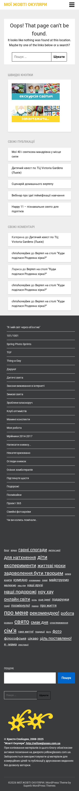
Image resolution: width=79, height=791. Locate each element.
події (7, 605)
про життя (48, 605)
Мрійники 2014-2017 (19, 436)
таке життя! (26, 631)
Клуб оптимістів (17, 411)
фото (57, 631)
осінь (34, 600)
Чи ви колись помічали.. (22, 519)
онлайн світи (17, 599)
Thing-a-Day (14, 360)
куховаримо (34, 580)
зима (68, 573)
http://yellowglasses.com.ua (43, 743)
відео (14, 550)
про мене (16, 612)
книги (8, 580)
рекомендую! (44, 613)
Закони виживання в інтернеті (25, 385)
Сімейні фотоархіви (19, 511)
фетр (48, 632)
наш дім (22, 585)
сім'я (10, 630)
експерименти (20, 565)
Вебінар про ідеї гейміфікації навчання (38, 195)
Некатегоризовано (18, 452)
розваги (8, 622)
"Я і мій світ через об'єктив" (23, 327)
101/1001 (13, 335)
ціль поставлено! (56, 638)
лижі (45, 580)
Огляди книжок (16, 461)
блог (6, 550)
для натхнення (20, 557)
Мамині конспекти (18, 419)
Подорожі (13, 486)
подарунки (60, 599)
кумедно (20, 580)
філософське (15, 638)
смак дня (39, 622)
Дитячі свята (15, 377)
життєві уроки (52, 565)
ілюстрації (23, 644)
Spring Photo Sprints (19, 344)
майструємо (59, 580)
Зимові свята (15, 394)
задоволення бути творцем (33, 573)
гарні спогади (32, 549)
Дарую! (11, 369)
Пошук (9, 668)
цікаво (33, 638)
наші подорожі (20, 591)
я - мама (10, 644)
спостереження (59, 622)
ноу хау (45, 591)
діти (42, 557)
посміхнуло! (20, 605)
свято (21, 621)
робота (67, 613)
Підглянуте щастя (18, 478)
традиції (40, 631)
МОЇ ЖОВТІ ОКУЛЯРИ (25, 4)
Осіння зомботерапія (20, 469)
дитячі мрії (54, 550)
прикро (35, 606)
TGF (9, 352)
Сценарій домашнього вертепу (32, 184)
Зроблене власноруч (20, 402)
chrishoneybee (21, 253)
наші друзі (35, 585)
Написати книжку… (19, 444)
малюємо (10, 585)
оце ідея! (44, 599)
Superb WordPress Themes (39, 785)
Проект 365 (14, 503)
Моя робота (14, 427)
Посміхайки (14, 494)
